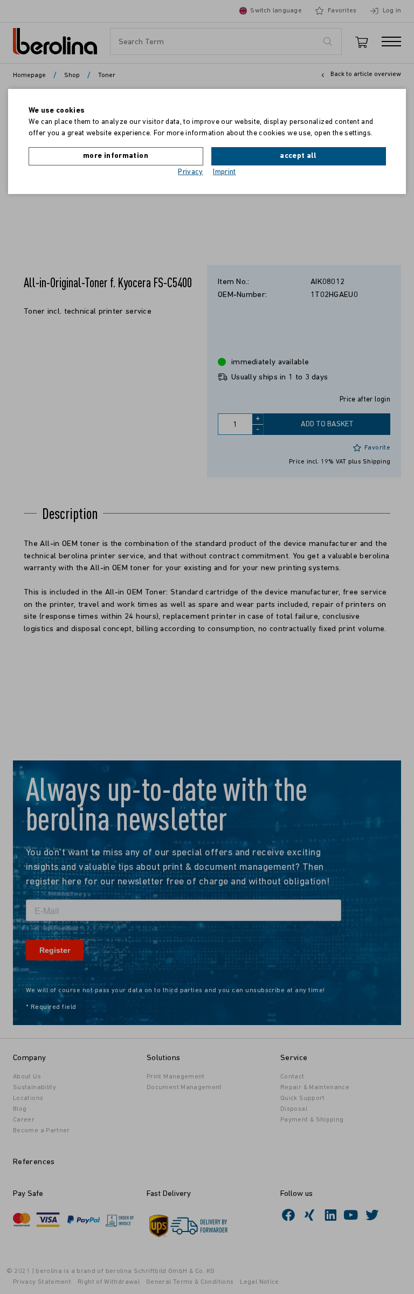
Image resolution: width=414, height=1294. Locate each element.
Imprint (224, 172)
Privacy (190, 172)
